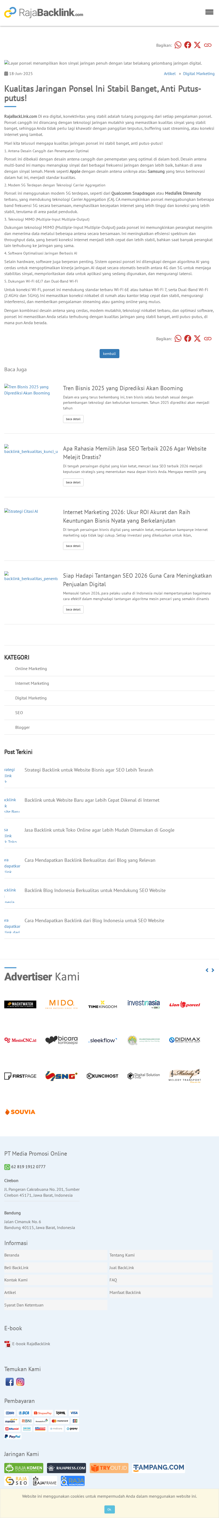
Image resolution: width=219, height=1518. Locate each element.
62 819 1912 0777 (28, 1166)
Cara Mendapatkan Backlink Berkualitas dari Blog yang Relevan (90, 860)
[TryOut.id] (110, 1469)
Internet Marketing (32, 683)
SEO (19, 712)
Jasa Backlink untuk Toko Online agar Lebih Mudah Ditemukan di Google (99, 830)
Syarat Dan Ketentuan (24, 1305)
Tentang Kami (122, 1255)
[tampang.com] (160, 1469)
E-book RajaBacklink (30, 1343)
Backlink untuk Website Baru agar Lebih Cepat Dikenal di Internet (92, 800)
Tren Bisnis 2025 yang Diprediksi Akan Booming (123, 388)
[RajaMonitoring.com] (74, 1481)
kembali (109, 353)
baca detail (73, 419)
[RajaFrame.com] (46, 1481)
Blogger (22, 727)
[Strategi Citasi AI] (21, 510)
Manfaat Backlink (125, 1292)
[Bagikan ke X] (197, 45)
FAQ (113, 1279)
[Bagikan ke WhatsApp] (178, 45)
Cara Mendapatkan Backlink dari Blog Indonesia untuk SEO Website (94, 920)
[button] (207, 970)
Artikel (170, 73)
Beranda (11, 1255)
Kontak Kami (16, 1279)
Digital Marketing (199, 73)
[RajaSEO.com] (17, 1481)
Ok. (109, 1509)
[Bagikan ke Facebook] (187, 45)
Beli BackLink (16, 1267)
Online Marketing (31, 668)
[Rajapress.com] (68, 1469)
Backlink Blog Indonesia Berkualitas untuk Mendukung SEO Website (95, 890)
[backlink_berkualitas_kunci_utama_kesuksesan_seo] (51, 449)
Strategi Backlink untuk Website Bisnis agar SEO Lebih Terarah (89, 770)
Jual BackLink (122, 1267)
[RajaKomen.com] (25, 1469)
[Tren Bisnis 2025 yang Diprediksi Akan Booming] (31, 389)
